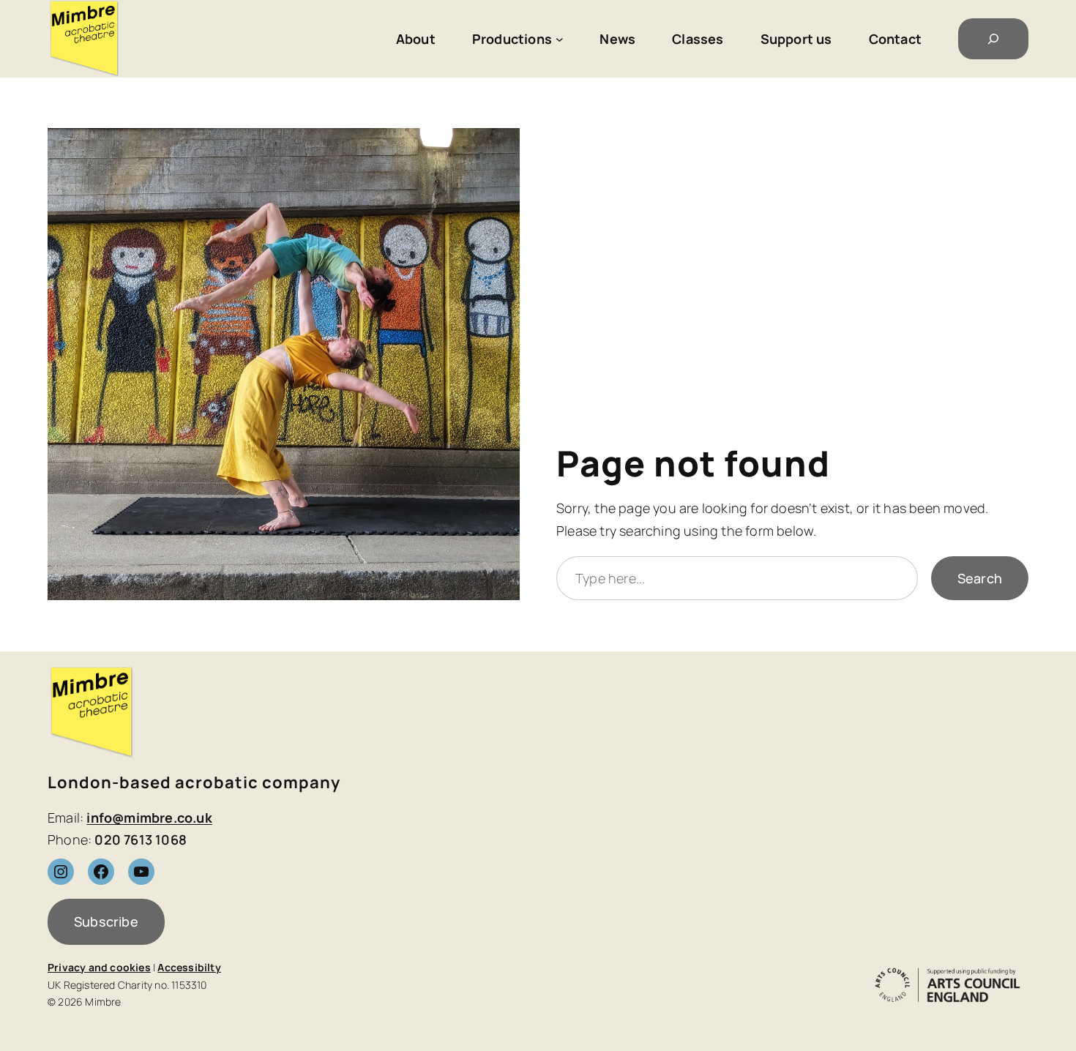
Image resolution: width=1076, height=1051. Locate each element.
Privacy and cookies (99, 967)
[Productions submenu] (560, 39)
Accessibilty (188, 967)
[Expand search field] (993, 38)
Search (979, 578)
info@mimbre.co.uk (149, 817)
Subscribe (106, 921)
